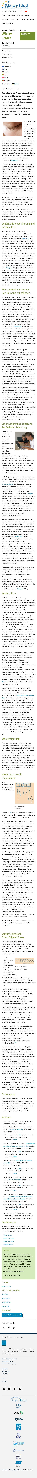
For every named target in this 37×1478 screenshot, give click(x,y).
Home (3, 15)
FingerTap (5, 1294)
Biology (9, 54)
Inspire (26, 15)
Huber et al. (25, 239)
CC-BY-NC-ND (6, 1286)
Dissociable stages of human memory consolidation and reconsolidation (17, 1197)
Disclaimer (5, 1374)
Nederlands (7, 66)
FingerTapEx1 (6, 1298)
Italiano (6, 75)
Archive (4, 1379)
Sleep (11, 57)
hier (20, 1135)
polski (6, 78)
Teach (12, 19)
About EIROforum (7, 1361)
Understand (5, 19)
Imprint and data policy (9, 1364)
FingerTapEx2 (6, 1302)
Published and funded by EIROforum (12, 1470)
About (24, 19)
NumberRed (5, 1306)
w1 (11, 812)
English (6, 69)
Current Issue (11, 15)
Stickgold (9, 268)
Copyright (5, 1369)
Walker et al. (19, 536)
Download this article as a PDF (12, 1315)
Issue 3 (22, 30)
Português (7, 80)
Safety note (5, 1371)
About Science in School (9, 1359)
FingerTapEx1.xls (8, 1238)
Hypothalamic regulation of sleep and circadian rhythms (19, 1144)
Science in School (7, 30)
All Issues (20, 15)
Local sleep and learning (15, 1129)
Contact (4, 11)
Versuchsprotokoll (7, 484)
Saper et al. (17, 326)
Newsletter (12, 11)
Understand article (25, 34)
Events (18, 19)
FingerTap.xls (7, 1235)
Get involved (31, 19)
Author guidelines (7, 23)
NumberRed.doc (8, 1244)
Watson (4, 682)
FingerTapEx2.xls (8, 1241)
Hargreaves (14, 160)
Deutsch (6, 72)
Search (20, 11)
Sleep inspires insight (14, 1179)
